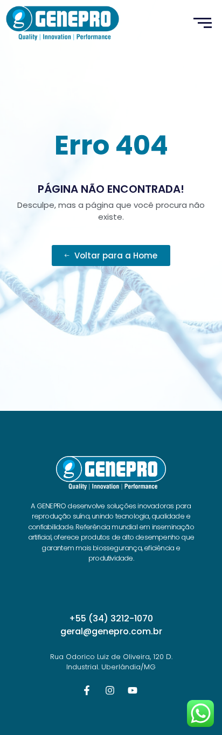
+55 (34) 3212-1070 (111, 618)
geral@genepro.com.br (111, 631)
